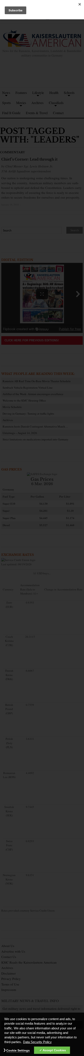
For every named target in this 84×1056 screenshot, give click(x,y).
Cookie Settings (18, 1050)
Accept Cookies (54, 1050)
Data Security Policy (37, 1042)
